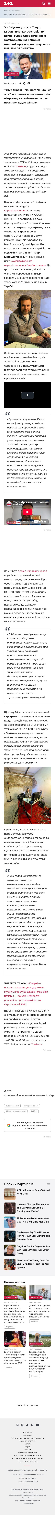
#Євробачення (12, 1106)
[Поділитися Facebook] (24, 83)
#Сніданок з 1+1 (31, 1106)
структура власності (28, 1452)
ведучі (27, 1447)
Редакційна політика (27, 1461)
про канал (28, 1432)
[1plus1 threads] (22, 1425)
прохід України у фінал (32, 570)
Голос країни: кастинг (12, 11)
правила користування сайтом (27, 1458)
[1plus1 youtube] (37, 1425)
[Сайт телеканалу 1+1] (8, 3)
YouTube (20, 166)
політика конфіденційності (27, 1455)
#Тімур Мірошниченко (16, 1111)
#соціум (9, 1367)
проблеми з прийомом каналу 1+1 (27, 1438)
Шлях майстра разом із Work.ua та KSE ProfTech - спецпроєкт (27, 14)
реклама (27, 1435)
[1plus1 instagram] (17, 1425)
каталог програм (27, 1441)
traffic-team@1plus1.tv (28, 1503)
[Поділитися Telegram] (20, 83)
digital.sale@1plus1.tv (27, 1497)
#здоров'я (34, 1321)
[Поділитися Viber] (29, 83)
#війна (34, 1111)
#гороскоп (9, 1326)
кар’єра (27, 1444)
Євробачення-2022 (16, 210)
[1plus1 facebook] (32, 1425)
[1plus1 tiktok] (27, 1425)
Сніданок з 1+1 (12, 74)
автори (27, 1450)
